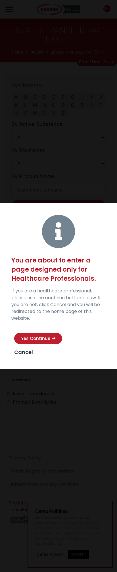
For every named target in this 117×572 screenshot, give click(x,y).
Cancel (23, 352)
